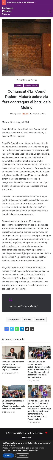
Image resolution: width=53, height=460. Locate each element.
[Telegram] (22, 329)
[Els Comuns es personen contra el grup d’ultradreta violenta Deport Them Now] (13, 352)
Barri (28, 319)
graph (26, 437)
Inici (20, 80)
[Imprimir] (32, 329)
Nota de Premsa (30, 80)
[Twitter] (12, 329)
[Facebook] (6, 329)
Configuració (22, 455)
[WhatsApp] (17, 329)
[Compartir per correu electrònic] (27, 329)
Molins (40, 319)
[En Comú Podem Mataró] (7, 11)
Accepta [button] (8, 455)
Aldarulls (18, 86)
